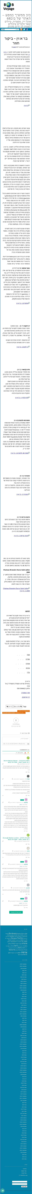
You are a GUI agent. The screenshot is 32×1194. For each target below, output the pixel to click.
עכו (16, 950)
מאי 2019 (24, 1055)
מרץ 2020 (24, 1033)
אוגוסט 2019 (23, 1048)
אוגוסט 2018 (23, 1074)
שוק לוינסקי (20, 954)
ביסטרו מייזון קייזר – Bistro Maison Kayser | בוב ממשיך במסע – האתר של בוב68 (17, 761)
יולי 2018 (24, 1076)
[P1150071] (16, 597)
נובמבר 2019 (23, 1042)
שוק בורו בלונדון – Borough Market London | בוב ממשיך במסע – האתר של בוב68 (16, 838)
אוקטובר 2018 (23, 1070)
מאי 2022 (24, 996)
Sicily (24, 940)
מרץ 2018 (24, 1085)
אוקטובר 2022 (23, 985)
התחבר (24, 1168)
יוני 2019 (24, 1052)
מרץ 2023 (24, 974)
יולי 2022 (24, 992)
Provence (17, 940)
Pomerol (25, 938)
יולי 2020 (24, 1029)
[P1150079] (16, 503)
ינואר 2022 (23, 1005)
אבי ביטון (9, 941)
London (11, 936)
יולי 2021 (24, 1018)
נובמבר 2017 (23, 1094)
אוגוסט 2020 (23, 1026)
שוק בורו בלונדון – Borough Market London (14, 712)
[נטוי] (6, 744)
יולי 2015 (24, 1154)
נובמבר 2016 (23, 1120)
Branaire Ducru (20, 933)
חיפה (16, 946)
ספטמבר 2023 (23, 966)
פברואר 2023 (23, 977)
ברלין (9, 943)
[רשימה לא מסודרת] (14, 744)
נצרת (10, 947)
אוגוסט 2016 (23, 1126)
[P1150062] (16, 406)
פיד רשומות (23, 1171)
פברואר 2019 (23, 1061)
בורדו (13, 943)
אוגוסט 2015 (23, 1152)
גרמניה (25, 946)
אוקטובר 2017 (23, 1096)
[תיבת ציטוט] (16, 744)
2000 (26, 933)
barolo (7, 933)
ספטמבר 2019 (23, 1046)
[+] (24, 743)
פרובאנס (12, 950)
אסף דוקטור (18, 943)
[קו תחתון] (8, 744)
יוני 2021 (24, 1020)
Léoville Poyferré (18, 936)
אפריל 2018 (23, 1083)
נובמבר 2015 (23, 1146)
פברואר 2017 (23, 1113)
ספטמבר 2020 (23, 1024)
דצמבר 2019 (23, 1039)
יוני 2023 (24, 972)
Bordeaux (12, 933)
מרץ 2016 (24, 1137)
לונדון (23, 948)
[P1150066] (16, 462)
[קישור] (20, 744)
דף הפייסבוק (26, 697)
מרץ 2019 (24, 1059)
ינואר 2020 (23, 1037)
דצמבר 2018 (23, 1065)
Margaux (14, 938)
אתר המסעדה (25, 693)
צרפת (24, 952)
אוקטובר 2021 (23, 1011)
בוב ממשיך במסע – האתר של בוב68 (16, 16)
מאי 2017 (24, 1107)
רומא (19, 952)
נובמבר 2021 (23, 1009)
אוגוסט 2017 (23, 1100)
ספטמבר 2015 (23, 1150)
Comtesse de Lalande (12, 934)
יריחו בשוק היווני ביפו (23, 711)
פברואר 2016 (23, 1139)
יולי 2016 (24, 1128)
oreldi (20, 903)
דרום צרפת (20, 946)
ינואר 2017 (23, 1115)
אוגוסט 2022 (23, 990)
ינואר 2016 (23, 1141)
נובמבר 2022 (23, 983)
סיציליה (25, 950)
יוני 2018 (24, 1078)
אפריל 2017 (23, 1109)
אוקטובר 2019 (23, 1044)
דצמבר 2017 (23, 1091)
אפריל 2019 (23, 1057)
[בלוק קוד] (18, 744)
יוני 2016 (24, 1130)
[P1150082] (16, 545)
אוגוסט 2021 (23, 1016)
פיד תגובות (23, 1173)
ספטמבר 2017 (23, 1098)
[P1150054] (16, 312)
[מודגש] (4, 744)
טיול (12, 946)
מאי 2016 (24, 1133)
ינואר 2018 (23, 1089)
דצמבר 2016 (23, 1117)
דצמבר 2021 (23, 1007)
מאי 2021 (24, 1022)
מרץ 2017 (24, 1111)
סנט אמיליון (20, 950)
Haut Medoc (20, 934)
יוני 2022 (24, 994)
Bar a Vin (17, 706)
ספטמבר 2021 (23, 1013)
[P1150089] (16, 114)
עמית (21, 804)
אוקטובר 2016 (23, 1122)
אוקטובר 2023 (23, 964)
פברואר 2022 (23, 1003)
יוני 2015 (24, 1156)
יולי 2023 (24, 970)
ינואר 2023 (23, 979)
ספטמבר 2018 (23, 1072)
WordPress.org (23, 1175)
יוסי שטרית (8, 946)
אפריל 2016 (23, 1135)
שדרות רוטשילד (14, 952)
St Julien (24, 941)
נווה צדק (15, 947)
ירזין (26, 947)
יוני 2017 (24, 1104)
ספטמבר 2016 (23, 1124)
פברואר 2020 (23, 1035)
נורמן (12, 947)
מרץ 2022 (24, 1001)
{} (21, 743)
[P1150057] (16, 356)
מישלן (19, 948)
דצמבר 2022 (23, 981)
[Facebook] (27, 30)
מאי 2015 (24, 1159)
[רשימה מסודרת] (12, 744)
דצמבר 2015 (23, 1143)
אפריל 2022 (23, 998)
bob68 (14, 47)
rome (21, 940)
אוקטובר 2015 (23, 1148)
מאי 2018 (24, 1081)
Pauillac (20, 938)
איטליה (24, 943)
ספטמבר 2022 (23, 987)
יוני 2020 (24, 1031)
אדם (21, 866)
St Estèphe (19, 941)
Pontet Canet (11, 940)
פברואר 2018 (23, 1087)
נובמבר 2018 (23, 1068)
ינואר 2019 (23, 1063)
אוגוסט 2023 (23, 968)
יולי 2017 (24, 1102)
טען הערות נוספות (16, 912)
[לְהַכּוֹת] (10, 744)
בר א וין (10, 706)
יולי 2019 (24, 1050)
